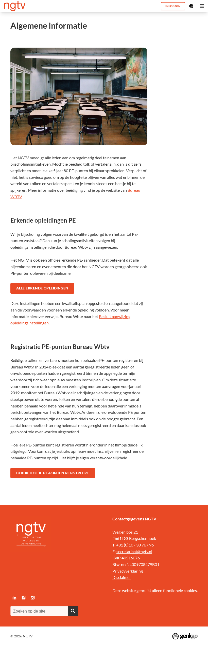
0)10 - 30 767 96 (139, 544)
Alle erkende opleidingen (42, 288)
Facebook (24, 598)
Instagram (33, 598)
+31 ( (120, 544)
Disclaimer (121, 577)
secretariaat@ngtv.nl (134, 551)
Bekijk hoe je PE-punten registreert (52, 473)
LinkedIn (14, 598)
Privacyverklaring (127, 571)
